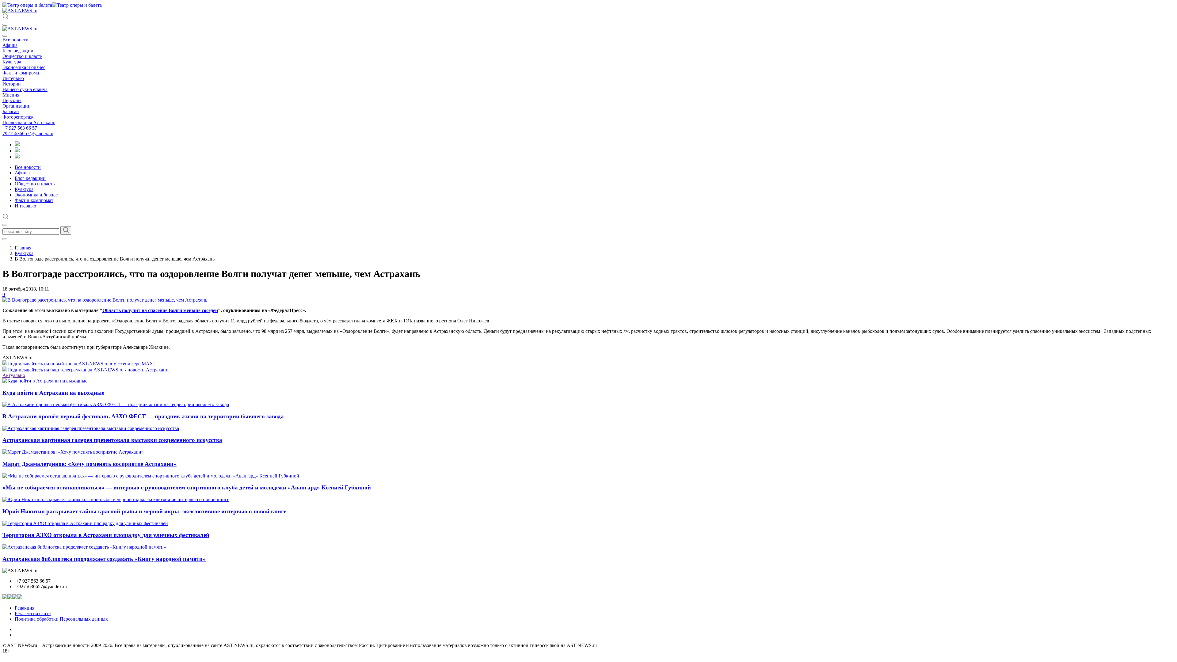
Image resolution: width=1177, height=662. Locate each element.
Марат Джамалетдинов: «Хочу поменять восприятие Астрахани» (89, 464)
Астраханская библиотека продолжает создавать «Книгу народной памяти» (104, 559)
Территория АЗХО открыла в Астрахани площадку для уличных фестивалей (105, 535)
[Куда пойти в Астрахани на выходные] (44, 380)
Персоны (11, 100)
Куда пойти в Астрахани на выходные (53, 393)
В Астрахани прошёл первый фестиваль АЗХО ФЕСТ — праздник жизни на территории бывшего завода (143, 416)
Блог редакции (17, 50)
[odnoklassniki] (17, 150)
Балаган (10, 111)
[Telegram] (17, 144)
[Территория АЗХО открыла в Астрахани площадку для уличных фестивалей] (85, 523)
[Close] (4, 36)
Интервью (13, 78)
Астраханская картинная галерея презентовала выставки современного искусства (112, 440)
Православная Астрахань (28, 122)
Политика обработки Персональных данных (61, 619)
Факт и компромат (21, 72)
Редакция (24, 608)
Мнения (10, 94)
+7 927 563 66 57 (19, 128)
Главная (23, 247)
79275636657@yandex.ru (27, 133)
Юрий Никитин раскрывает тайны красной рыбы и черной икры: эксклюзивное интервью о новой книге (144, 511)
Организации (16, 105)
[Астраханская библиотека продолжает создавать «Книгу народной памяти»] (84, 547)
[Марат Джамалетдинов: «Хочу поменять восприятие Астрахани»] (73, 452)
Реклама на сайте (33, 613)
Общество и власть (22, 56)
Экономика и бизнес (23, 67)
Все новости (15, 39)
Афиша (9, 45)
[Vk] (17, 156)
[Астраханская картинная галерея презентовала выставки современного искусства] (90, 428)
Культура (11, 61)
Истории (11, 83)
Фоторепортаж (17, 117)
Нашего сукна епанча (25, 89)
